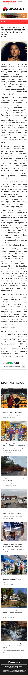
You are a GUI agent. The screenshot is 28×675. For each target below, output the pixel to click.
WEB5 (18, 667)
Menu (3, 22)
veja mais (18, 4)
